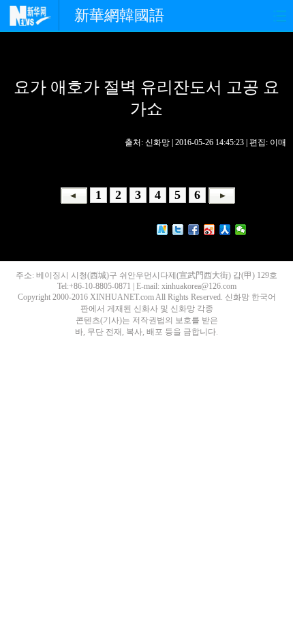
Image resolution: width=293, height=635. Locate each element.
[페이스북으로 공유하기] (194, 229)
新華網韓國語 (119, 15)
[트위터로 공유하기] (178, 229)
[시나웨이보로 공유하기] (209, 229)
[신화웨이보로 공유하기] (162, 229)
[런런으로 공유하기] (225, 229)
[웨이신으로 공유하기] (241, 229)
